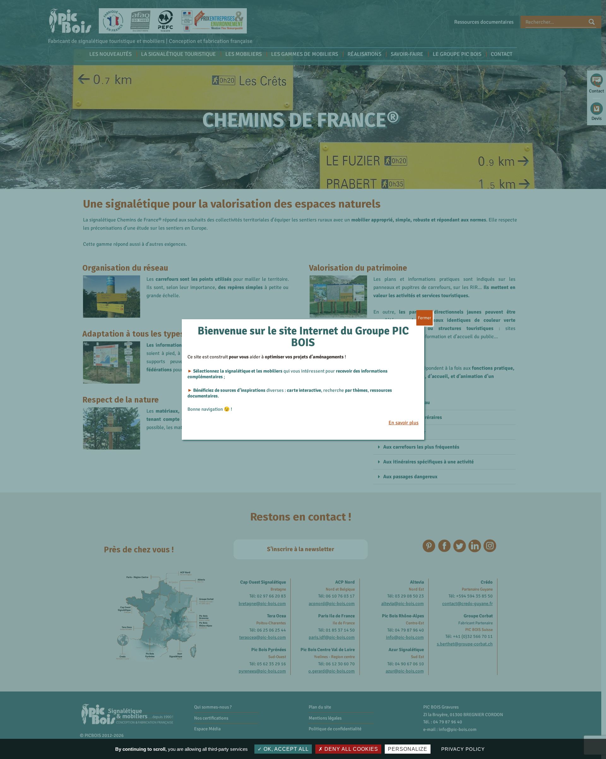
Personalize (407, 749)
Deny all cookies (350, 749)
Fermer (424, 318)
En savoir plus (404, 423)
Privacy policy (462, 749)
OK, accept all (285, 749)
